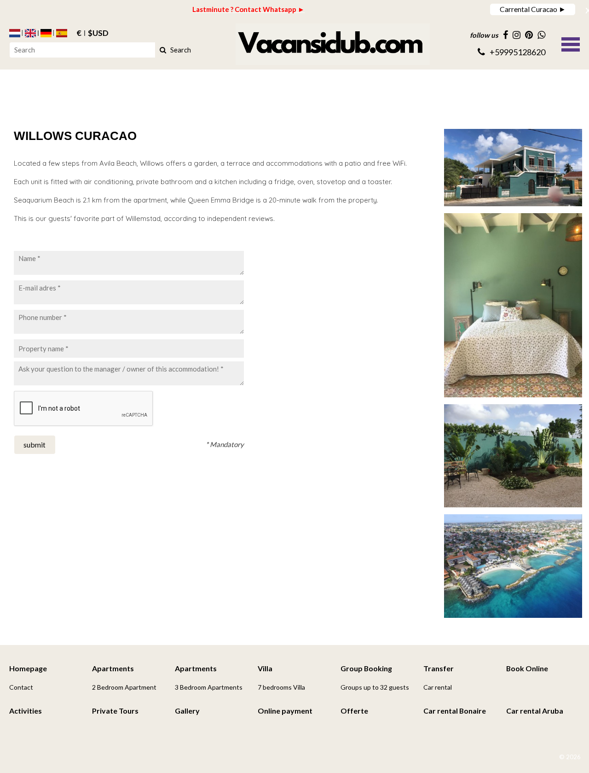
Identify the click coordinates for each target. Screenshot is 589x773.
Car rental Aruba (534, 710)
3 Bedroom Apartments (209, 687)
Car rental (437, 687)
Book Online (527, 668)
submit (34, 444)
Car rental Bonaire (454, 710)
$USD (98, 33)
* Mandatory (225, 444)
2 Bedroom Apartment (124, 687)
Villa (265, 668)
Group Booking (366, 668)
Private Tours (115, 710)
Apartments (113, 668)
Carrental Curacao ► (533, 9)
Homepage (28, 668)
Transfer (438, 668)
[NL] (14, 33)
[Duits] (46, 33)
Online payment (285, 710)
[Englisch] (30, 33)
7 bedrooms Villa (281, 687)
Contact (21, 687)
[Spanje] (61, 33)
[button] (570, 43)
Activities (25, 710)
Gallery (187, 710)
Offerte (354, 710)
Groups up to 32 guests (375, 687)
